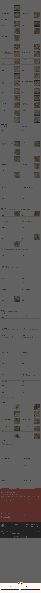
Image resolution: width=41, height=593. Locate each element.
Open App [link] (20, 589)
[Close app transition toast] (39, 584)
